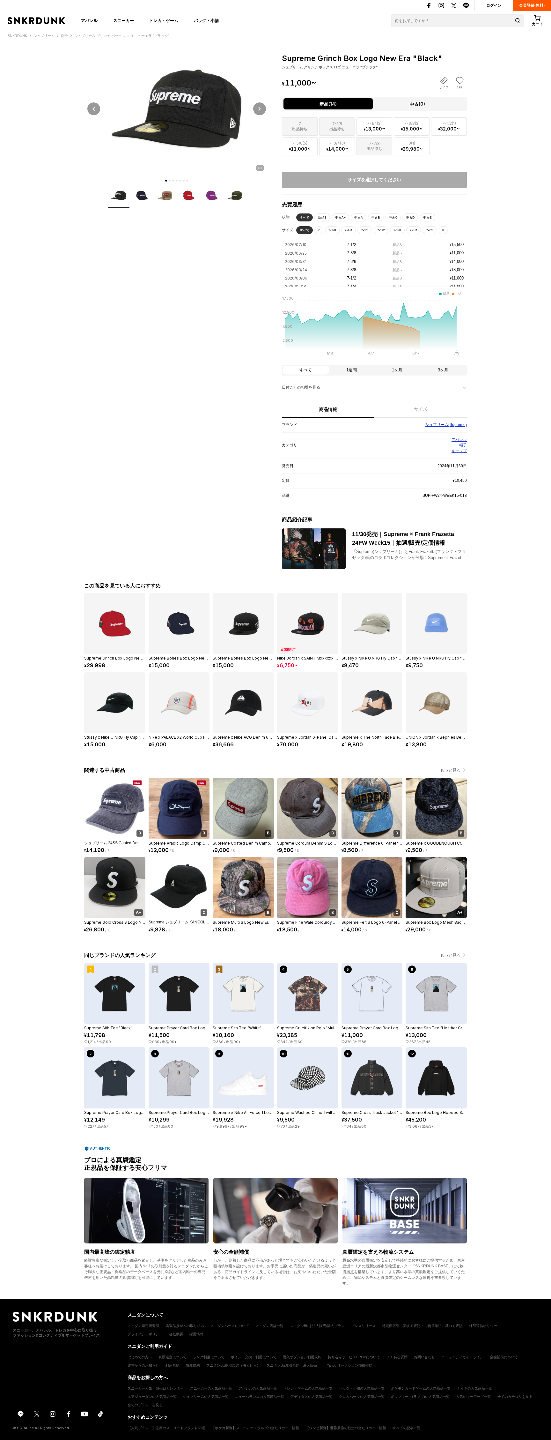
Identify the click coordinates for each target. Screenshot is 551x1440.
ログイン (494, 5)
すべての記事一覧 (407, 1428)
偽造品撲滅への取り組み (184, 1326)
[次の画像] (259, 108)
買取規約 (193, 1365)
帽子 (463, 445)
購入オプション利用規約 (302, 1357)
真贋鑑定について (172, 1357)
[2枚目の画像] (170, 181)
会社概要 (176, 1334)
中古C (393, 217)
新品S (322, 217)
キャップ (459, 451)
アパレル (89, 20)
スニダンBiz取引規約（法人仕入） (233, 1365)
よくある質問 (397, 1357)
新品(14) (328, 104)
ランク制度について (208, 1357)
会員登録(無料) (532, 5)
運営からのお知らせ (143, 1365)
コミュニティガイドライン (462, 1357)
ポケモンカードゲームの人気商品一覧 (421, 1388)
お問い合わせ (424, 1357)
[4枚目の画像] (177, 181)
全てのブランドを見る (145, 1405)
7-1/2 (381, 230)
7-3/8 (365, 230)
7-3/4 (413, 230)
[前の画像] (93, 108)
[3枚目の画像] (173, 181)
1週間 (351, 370)
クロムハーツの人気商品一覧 (362, 1397)
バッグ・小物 (206, 20)
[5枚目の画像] (180, 181)
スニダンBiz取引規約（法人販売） (293, 1365)
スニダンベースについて (229, 1326)
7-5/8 (397, 230)
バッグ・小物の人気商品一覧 (362, 1388)
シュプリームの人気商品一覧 (206, 1397)
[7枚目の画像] (187, 181)
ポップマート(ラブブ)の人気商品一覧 (420, 1397)
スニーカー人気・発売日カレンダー (156, 1388)
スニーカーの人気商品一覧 (211, 1388)
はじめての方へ (140, 1357)
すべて (304, 217)
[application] (374, 328)
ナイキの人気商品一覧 (474, 1388)
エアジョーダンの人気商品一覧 (152, 1397)
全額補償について (504, 1357)
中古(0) (417, 104)
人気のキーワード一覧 (473, 1397)
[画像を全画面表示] (176, 108)
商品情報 (328, 409)
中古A (358, 217)
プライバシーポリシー (145, 1334)
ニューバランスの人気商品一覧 (259, 1397)
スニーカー (123, 20)
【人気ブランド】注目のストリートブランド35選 (166, 1428)
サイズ (420, 409)
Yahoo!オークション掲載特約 (349, 1365)
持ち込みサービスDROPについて (354, 1357)
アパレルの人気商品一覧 (258, 1388)
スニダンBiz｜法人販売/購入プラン (317, 1326)
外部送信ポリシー (483, 1326)
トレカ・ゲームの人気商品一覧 (308, 1388)
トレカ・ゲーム (163, 20)
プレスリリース (363, 1326)
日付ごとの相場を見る (301, 387)
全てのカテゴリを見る (515, 1397)
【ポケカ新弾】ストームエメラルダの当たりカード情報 (255, 1428)
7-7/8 (430, 230)
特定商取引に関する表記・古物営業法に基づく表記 (422, 1326)
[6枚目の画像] (184, 181)
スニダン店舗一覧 (269, 1326)
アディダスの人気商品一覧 (311, 1397)
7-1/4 (348, 230)
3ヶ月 (443, 370)
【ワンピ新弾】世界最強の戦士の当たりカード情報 (345, 1428)
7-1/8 (332, 230)
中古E (427, 217)
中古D (410, 217)
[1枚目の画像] (166, 181)
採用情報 (196, 1334)
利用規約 (172, 1365)
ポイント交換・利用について (253, 1357)
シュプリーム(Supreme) (446, 424)
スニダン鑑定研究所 (143, 1326)
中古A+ (340, 217)
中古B (375, 217)
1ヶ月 (397, 370)
